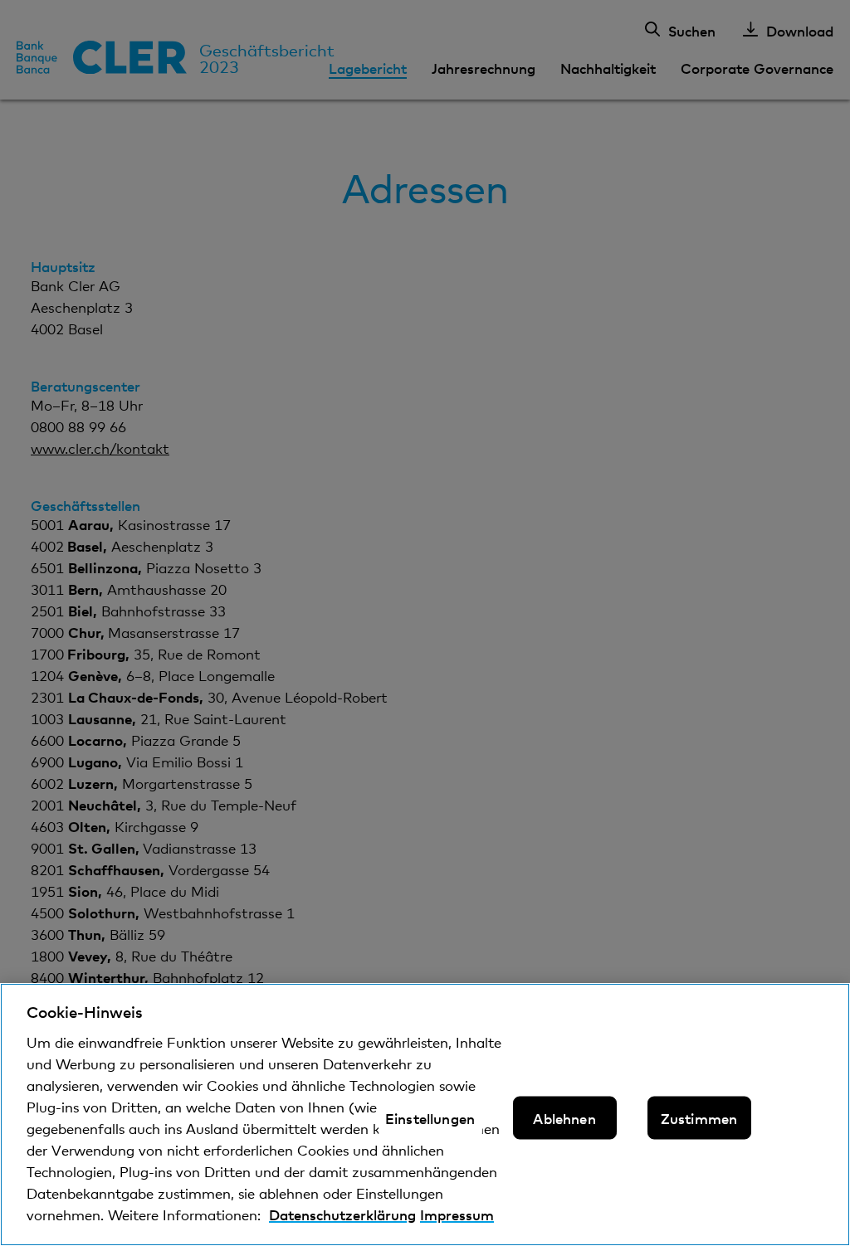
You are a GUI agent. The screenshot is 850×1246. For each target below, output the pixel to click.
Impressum (457, 1214)
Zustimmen (699, 1117)
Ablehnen (564, 1117)
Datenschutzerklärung (342, 1214)
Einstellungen (430, 1117)
